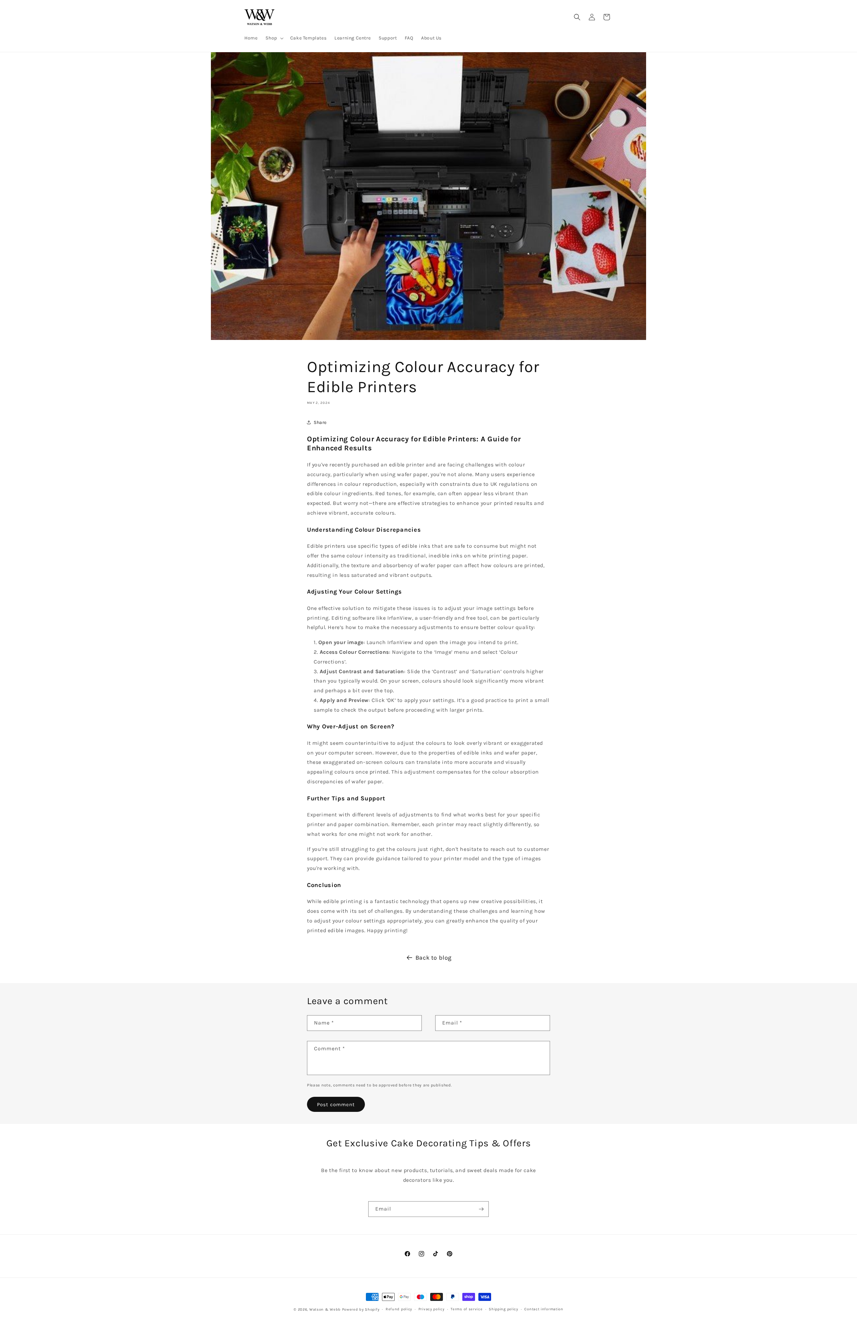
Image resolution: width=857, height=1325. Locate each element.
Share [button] (320, 422)
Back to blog (433, 957)
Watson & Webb (325, 1309)
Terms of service (466, 1309)
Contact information (543, 1309)
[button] (273, 38)
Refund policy (399, 1309)
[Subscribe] (481, 1209)
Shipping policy (503, 1309)
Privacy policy (431, 1309)
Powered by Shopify (361, 1309)
